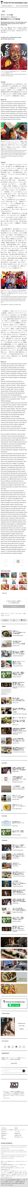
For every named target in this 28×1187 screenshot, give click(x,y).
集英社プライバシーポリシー (20, 1129)
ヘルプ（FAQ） (17, 1131)
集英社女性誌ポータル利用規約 (7, 1129)
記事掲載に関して (17, 1133)
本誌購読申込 (3, 1135)
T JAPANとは (3, 1128)
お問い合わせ (3, 1131)
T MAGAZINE (3, 1138)
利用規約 (16, 1128)
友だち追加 (14, 606)
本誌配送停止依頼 (17, 1135)
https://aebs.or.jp (6, 1098)
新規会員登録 (14, 1063)
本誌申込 (22, 1029)
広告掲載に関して (4, 1133)
